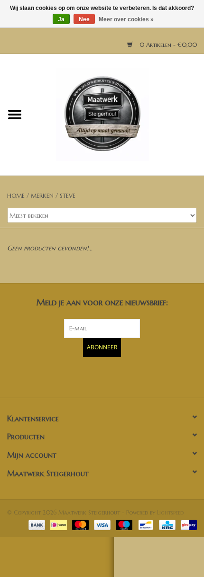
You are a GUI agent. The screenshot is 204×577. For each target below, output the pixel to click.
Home (16, 195)
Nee (84, 19)
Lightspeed (170, 512)
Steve (67, 195)
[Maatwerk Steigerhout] (116, 114)
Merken (42, 195)
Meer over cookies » (126, 19)
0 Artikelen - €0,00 (167, 44)
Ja (61, 19)
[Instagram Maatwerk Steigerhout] (119, 375)
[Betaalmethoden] (36, 524)
